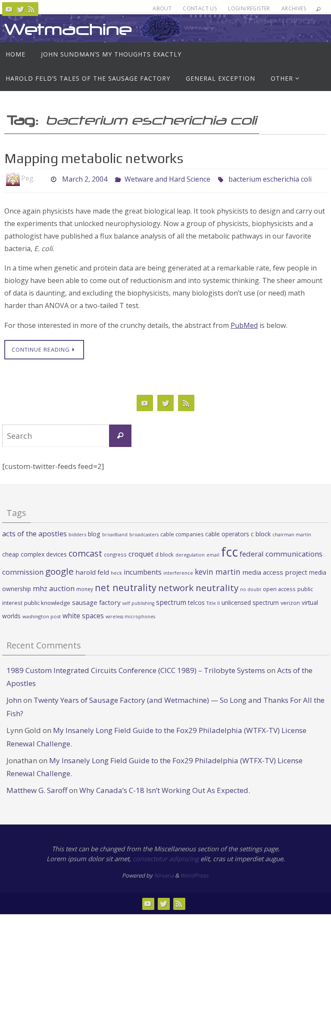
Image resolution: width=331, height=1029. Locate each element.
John (14, 700)
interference (178, 573)
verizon (290, 603)
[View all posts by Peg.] (42, 178)
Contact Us (200, 8)
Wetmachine (68, 29)
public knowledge (47, 603)
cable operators (227, 534)
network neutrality (198, 588)
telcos (196, 602)
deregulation (190, 555)
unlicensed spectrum (250, 602)
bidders (77, 534)
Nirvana (164, 875)
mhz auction (54, 588)
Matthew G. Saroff (36, 790)
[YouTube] (9, 9)
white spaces (83, 615)
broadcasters (144, 535)
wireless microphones (130, 617)
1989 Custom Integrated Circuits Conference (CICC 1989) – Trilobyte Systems (135, 670)
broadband (115, 535)
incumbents (143, 572)
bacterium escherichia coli (270, 178)
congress (115, 554)
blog (94, 534)
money (84, 588)
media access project (274, 572)
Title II (213, 603)
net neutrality (125, 587)
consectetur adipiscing (166, 858)
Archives (293, 8)
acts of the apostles (34, 533)
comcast (85, 553)
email (212, 555)
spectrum (171, 602)
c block (261, 533)
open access (279, 589)
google (59, 571)
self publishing (138, 603)
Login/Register (249, 8)
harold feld (92, 572)
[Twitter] (20, 9)
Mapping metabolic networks (93, 158)
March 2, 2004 (84, 178)
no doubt (250, 589)
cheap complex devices (34, 554)
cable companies (181, 534)
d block (164, 554)
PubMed (244, 325)
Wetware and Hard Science (167, 178)
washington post (41, 616)
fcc (229, 551)
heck (116, 573)
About (162, 8)
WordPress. (194, 875)
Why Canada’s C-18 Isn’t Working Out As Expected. (164, 790)
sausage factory (96, 602)
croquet (140, 554)
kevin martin (217, 571)
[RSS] (31, 9)
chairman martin (291, 534)
